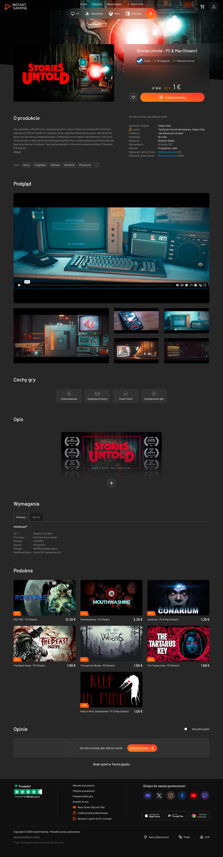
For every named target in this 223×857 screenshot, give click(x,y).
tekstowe (55, 165)
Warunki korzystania (83, 785)
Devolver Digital (166, 140)
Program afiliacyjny (83, 796)
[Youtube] (193, 795)
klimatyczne (85, 165)
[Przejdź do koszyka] (202, 6)
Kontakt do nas (80, 801)
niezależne (69, 165)
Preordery (97, 4)
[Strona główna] (16, 7)
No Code (162, 136)
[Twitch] (204, 795)
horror (26, 165)
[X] (159, 795)
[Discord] (147, 795)
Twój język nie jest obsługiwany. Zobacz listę (181, 129)
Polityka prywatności (84, 790)
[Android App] (175, 815)
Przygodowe (164, 148)
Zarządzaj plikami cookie (27, 837)
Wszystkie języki (200, 729)
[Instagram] (170, 795)
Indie (174, 148)
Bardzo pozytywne (168, 151)
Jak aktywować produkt (170, 133)
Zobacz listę (164, 125)
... (97, 165)
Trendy (83, 4)
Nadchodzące (114, 4)
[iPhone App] (152, 815)
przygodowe (40, 165)
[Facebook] (182, 795)
